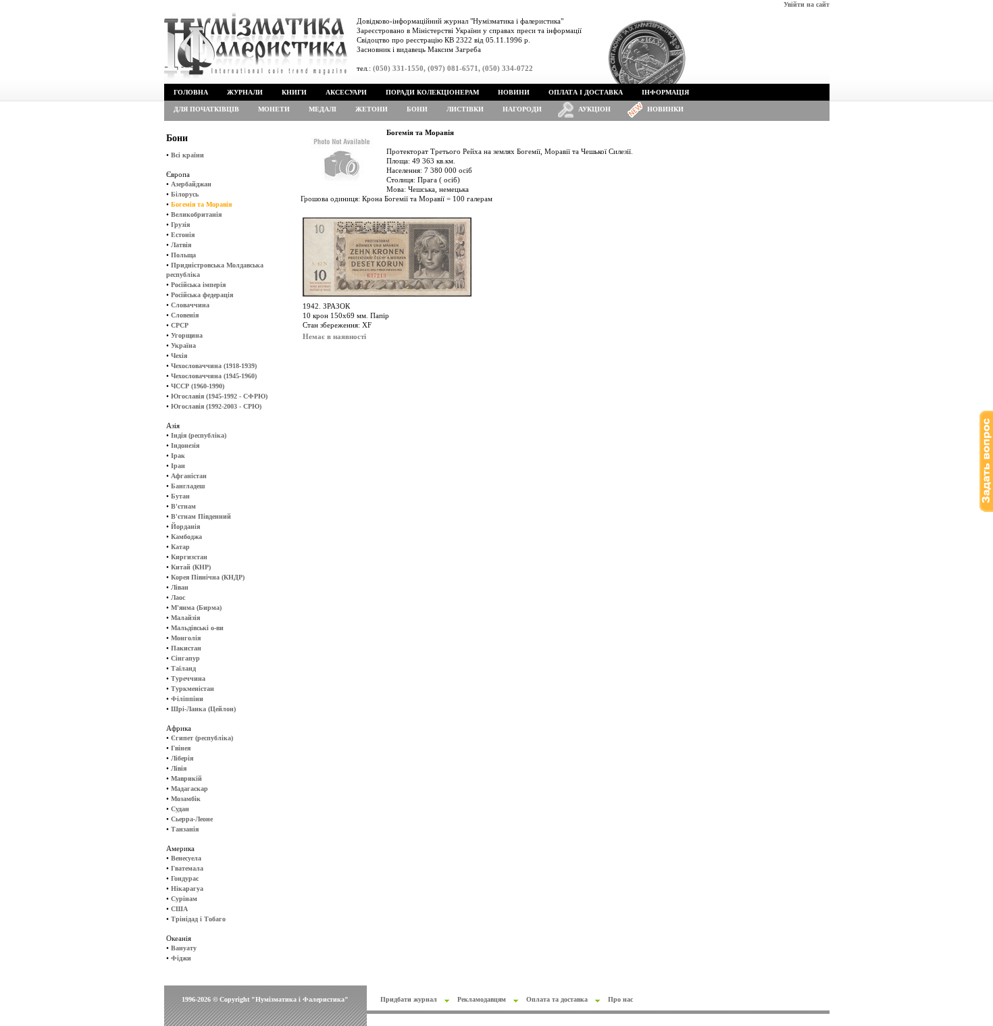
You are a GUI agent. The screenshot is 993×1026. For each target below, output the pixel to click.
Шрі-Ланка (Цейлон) (203, 709)
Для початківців (206, 109)
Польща (183, 255)
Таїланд (183, 668)
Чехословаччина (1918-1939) (214, 365)
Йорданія (185, 526)
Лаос (178, 597)
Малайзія (185, 617)
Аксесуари (346, 92)
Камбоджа (186, 536)
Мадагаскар (189, 788)
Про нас (620, 999)
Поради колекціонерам (432, 92)
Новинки (665, 109)
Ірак (178, 455)
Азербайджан (191, 184)
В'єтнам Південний (201, 516)
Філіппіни (187, 698)
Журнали (245, 92)
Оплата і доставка (586, 92)
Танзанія (185, 829)
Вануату (184, 948)
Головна (191, 92)
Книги (294, 92)
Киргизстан (189, 557)
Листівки (465, 109)
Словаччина (190, 305)
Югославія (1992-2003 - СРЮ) (216, 406)
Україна (183, 345)
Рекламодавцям (481, 999)
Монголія (186, 638)
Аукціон (594, 109)
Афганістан (189, 476)
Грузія (180, 224)
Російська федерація (202, 295)
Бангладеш (188, 486)
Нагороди (522, 109)
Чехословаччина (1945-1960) (214, 376)
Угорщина (187, 335)
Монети (274, 109)
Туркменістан (192, 688)
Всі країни (187, 155)
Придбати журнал (408, 999)
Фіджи (181, 958)
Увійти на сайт (807, 4)
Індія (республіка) (198, 435)
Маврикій (186, 778)
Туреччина (188, 678)
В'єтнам (183, 506)
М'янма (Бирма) (196, 607)
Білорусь (185, 194)
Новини (514, 92)
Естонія (183, 234)
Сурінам (184, 898)
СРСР (179, 325)
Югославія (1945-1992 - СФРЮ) (219, 396)
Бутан (180, 496)
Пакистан (186, 648)
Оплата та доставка (557, 999)
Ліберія (182, 758)
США (179, 909)
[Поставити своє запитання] (986, 509)
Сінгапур (185, 658)
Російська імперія (198, 284)
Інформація (665, 92)
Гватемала (187, 868)
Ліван (179, 587)
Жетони (371, 109)
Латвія (181, 245)
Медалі (322, 109)
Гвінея (180, 748)
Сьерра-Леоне (192, 819)
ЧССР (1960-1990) (197, 386)
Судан (180, 809)
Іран (178, 465)
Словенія (185, 315)
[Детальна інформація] (387, 299)
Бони (417, 109)
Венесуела (186, 858)
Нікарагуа (187, 888)
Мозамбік (186, 798)
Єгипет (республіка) (202, 738)
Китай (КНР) (191, 567)
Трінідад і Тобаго (198, 919)
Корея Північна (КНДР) (208, 577)
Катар (180, 546)
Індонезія (185, 445)
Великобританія (196, 214)
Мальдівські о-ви (197, 628)
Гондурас (185, 878)
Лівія (178, 768)
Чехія (179, 355)
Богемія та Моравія (201, 204)
